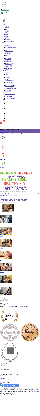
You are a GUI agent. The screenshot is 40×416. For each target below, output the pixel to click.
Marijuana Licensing (7, 38)
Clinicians (4, 22)
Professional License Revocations (9, 67)
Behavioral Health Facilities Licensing (9, 63)
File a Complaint (7, 33)
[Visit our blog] (5, 394)
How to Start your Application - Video (7, 195)
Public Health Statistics (8, 90)
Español (1, 119)
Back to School (7, 27)
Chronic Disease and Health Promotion (10, 94)
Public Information (7, 77)
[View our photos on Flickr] (12, 394)
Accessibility (3, 408)
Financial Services (7, 72)
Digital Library (7, 31)
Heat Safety (6, 36)
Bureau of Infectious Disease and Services (10, 85)
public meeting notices (36, 391)
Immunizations (7, 37)
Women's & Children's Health (8, 96)
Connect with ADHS (3, 378)
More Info (1, 195)
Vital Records (6, 40)
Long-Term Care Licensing (8, 64)
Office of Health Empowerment (9, 80)
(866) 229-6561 (23, 306)
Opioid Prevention (7, 39)
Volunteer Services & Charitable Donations (10, 47)
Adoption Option (7, 26)
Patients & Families (7, 45)
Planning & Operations (7, 70)
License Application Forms (8, 68)
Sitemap (3, 410)
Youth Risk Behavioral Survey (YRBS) (10, 41)
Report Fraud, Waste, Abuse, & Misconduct (5, 379)
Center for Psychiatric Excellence (9, 46)
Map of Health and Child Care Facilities (10, 61)
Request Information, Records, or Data (10, 54)
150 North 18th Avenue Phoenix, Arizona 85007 (3, 365)
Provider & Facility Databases (8, 60)
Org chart (12, 372)
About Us (6, 50)
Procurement (6, 74)
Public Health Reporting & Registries (9, 82)
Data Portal (4, 99)
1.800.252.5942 (2, 132)
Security (3, 409)
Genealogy (6, 34)
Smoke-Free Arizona (7, 91)
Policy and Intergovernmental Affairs (9, 75)
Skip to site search (4, 2)
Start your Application (15, 195)
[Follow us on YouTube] (4, 394)
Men (4, 20)
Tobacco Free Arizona (7, 97)
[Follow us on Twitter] (1, 394)
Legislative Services (7, 53)
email (27, 306)
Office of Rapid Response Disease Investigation (11, 88)
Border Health (7, 79)
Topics (3, 25)
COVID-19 (6, 29)
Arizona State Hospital (7, 43)
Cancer (6, 28)
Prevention (5, 92)
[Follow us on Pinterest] (6, 394)
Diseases (6, 32)
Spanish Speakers (5, 23)
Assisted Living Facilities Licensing (9, 65)
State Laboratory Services (8, 89)
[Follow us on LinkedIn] (9, 394)
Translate (6, 9)
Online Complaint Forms (8, 59)
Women (4, 19)
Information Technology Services (9, 73)
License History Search (8, 58)
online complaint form (13, 306)
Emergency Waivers (7, 69)
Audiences (3, 18)
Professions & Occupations (8, 66)
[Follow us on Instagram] (8, 394)
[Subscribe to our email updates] (11, 394)
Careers (15, 372)
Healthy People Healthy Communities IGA (10, 95)
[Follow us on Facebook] (2, 394)
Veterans (4, 24)
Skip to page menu (4, 1)
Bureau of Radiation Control (8, 62)
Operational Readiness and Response (9, 87)
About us (9, 372)
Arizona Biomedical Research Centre (9, 86)
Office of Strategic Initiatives (8, 52)
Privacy (3, 407)
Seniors (4, 21)
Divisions (3, 42)
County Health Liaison (8, 81)
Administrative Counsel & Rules (9, 51)
